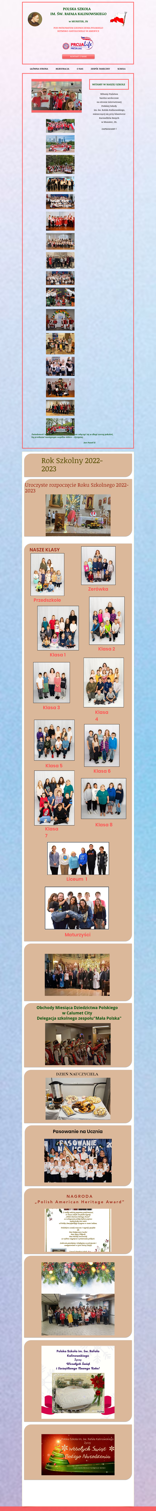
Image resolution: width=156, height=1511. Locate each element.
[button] (57, 95)
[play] (75, 110)
